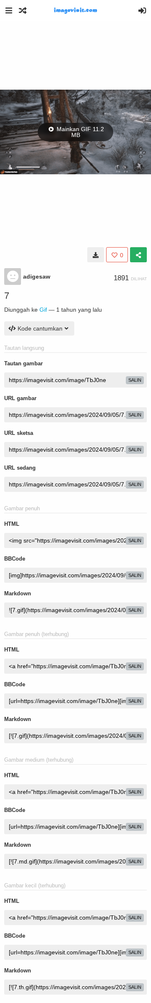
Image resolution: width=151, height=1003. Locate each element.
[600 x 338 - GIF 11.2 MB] (95, 254)
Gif (43, 309)
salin (134, 380)
